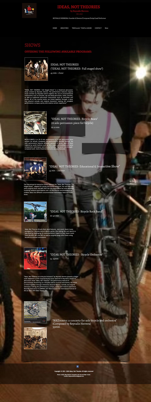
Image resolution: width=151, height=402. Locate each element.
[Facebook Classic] (77, 366)
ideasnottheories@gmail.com (76, 376)
